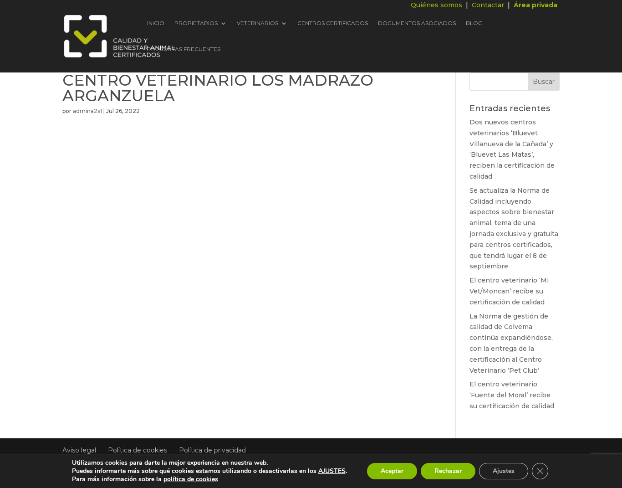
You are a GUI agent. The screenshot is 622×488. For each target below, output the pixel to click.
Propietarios (196, 23)
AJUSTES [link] (332, 471)
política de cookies (190, 479)
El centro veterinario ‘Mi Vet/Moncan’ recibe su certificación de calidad (509, 291)
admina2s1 (87, 111)
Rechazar (448, 471)
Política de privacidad (212, 450)
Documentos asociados (417, 23)
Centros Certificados (332, 23)
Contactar (488, 5)
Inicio (155, 23)
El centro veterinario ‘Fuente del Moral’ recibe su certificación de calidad (511, 395)
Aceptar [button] (392, 471)
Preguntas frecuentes (183, 49)
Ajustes (504, 471)
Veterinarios (257, 23)
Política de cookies (137, 450)
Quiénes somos (436, 5)
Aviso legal (79, 450)
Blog (474, 23)
